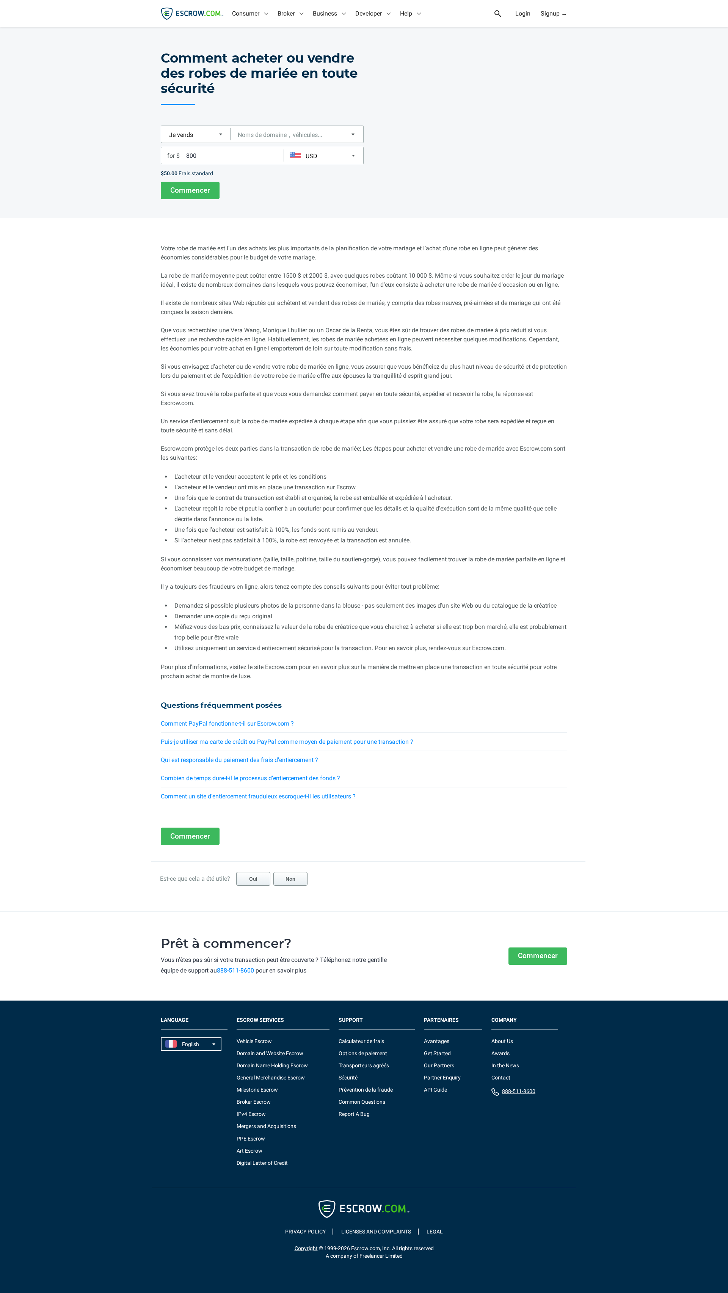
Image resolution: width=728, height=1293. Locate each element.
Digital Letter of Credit (262, 1163)
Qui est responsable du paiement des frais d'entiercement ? (239, 760)
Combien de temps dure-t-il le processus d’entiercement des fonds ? (250, 778)
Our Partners (439, 1065)
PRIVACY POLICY (305, 1232)
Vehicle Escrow (254, 1041)
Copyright (306, 1248)
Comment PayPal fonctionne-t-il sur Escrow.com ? (227, 723)
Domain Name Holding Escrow (272, 1065)
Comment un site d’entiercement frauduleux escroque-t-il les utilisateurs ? (258, 796)
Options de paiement (363, 1053)
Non (290, 879)
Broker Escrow (254, 1102)
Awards (500, 1053)
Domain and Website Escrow (270, 1053)
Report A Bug (354, 1114)
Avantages (436, 1041)
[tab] (251, 13)
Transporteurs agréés (364, 1065)
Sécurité (348, 1078)
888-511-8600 (235, 970)
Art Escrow (249, 1151)
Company (504, 1020)
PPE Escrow (251, 1139)
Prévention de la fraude (366, 1090)
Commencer (190, 190)
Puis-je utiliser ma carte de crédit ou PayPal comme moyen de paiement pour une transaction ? (287, 741)
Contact (500, 1078)
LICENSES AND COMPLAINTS (376, 1232)
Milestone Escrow (257, 1090)
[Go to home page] (192, 14)
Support (351, 1020)
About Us (502, 1041)
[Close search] (502, 14)
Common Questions (362, 1102)
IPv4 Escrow (251, 1114)
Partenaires (441, 1020)
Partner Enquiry (442, 1078)
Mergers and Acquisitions (266, 1126)
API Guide (435, 1090)
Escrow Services (260, 1020)
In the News (505, 1065)
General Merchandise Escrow (271, 1078)
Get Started (437, 1053)
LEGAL (435, 1232)
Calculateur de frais (361, 1041)
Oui (253, 879)
